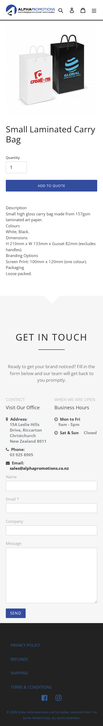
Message (13, 543)
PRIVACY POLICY (25, 645)
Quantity (13, 157)
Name (11, 476)
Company (14, 521)
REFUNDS (19, 659)
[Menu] (94, 10)
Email (12, 499)
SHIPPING (19, 673)
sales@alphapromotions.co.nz (39, 468)
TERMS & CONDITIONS (31, 687)
